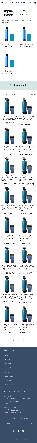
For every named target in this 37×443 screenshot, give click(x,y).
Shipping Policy (9, 372)
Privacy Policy (8, 380)
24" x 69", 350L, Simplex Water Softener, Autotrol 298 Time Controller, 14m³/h (26, 119)
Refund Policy (8, 376)
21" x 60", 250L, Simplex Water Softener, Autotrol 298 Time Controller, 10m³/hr (26, 178)
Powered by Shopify (23, 439)
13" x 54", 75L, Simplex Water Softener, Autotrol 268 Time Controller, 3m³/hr (26, 267)
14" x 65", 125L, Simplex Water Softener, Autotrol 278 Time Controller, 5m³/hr (26, 238)
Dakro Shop (16, 439)
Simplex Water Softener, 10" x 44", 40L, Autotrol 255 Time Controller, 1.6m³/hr (26, 327)
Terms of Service (9, 368)
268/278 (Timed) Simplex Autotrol (26, 45)
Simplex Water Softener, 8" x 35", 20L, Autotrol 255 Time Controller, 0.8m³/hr (9, 118)
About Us (7, 359)
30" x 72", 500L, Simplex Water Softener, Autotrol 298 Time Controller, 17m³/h (9, 178)
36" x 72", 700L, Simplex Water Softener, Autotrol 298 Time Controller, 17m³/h (26, 149)
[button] (2, 3)
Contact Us (7, 363)
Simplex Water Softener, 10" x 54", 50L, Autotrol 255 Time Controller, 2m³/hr (9, 327)
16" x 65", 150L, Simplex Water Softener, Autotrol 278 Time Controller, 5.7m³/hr (9, 238)
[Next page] (24, 341)
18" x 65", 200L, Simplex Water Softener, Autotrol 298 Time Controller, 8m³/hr (9, 208)
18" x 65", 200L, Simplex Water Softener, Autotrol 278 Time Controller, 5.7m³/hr (26, 208)
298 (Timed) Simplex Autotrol (8, 72)
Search (6, 355)
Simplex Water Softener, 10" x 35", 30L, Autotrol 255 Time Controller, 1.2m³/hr (9, 149)
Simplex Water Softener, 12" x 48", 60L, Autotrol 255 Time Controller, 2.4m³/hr (26, 297)
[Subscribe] (31, 424)
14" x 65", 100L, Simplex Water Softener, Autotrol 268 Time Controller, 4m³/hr (9, 267)
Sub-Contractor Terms (11, 385)
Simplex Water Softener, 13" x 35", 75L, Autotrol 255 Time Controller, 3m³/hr (9, 296)
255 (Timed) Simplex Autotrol (8, 45)
